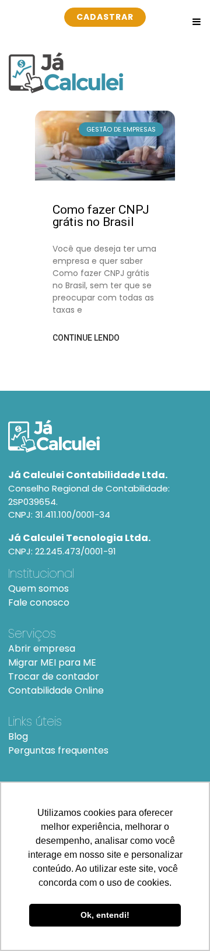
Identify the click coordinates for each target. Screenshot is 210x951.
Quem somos (38, 588)
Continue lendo (86, 337)
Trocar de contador (53, 676)
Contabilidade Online (56, 690)
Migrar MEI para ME (52, 662)
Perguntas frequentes (58, 750)
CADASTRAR (105, 17)
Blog (18, 736)
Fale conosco (38, 602)
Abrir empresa (41, 648)
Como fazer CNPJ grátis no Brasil (100, 216)
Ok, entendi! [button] (105, 915)
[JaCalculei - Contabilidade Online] (104, 436)
